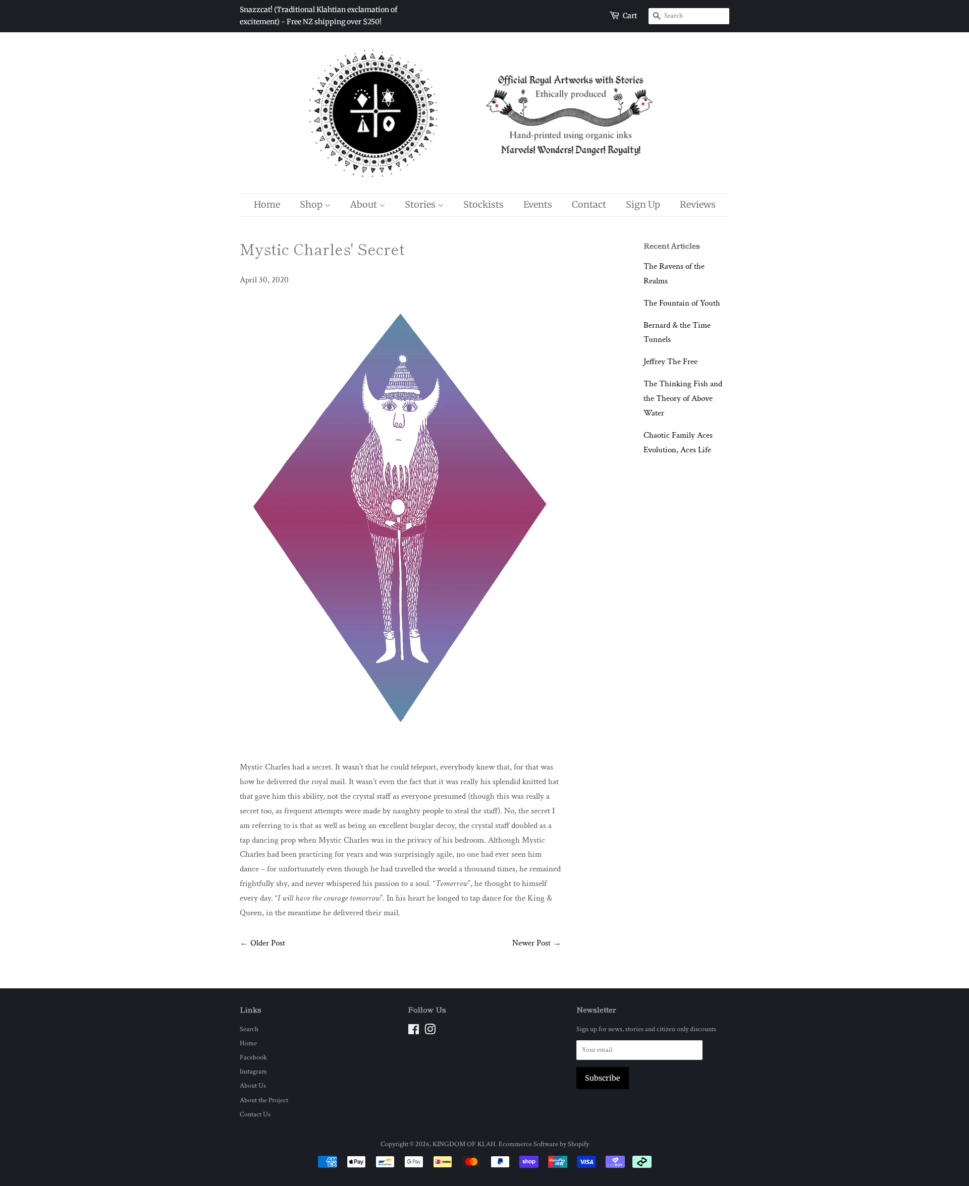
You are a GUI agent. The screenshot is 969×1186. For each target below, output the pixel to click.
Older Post (267, 942)
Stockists (483, 204)
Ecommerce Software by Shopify (544, 1144)
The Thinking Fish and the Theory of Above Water (682, 398)
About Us (253, 1085)
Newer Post (531, 942)
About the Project (264, 1100)
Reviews (698, 204)
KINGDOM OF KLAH (464, 1144)
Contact (589, 204)
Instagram (253, 1071)
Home (267, 204)
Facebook (253, 1057)
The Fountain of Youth (681, 303)
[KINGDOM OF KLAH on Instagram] (430, 1031)
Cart (630, 15)
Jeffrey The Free (670, 361)
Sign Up (643, 204)
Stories (421, 204)
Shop (312, 204)
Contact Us (255, 1114)
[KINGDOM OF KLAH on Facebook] (413, 1031)
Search (249, 1029)
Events (537, 204)
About (364, 204)
